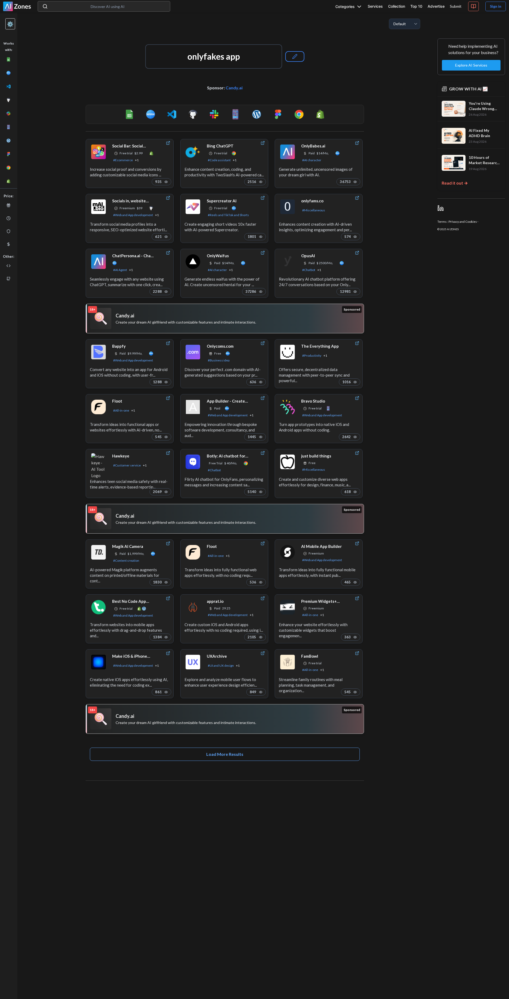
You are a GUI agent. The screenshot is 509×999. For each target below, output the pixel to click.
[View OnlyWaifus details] (192, 261)
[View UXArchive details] (192, 661)
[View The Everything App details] (287, 351)
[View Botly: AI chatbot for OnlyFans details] (192, 461)
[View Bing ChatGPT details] (192, 151)
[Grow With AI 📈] (473, 6)
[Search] (45, 6)
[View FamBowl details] (287, 661)
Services (375, 6)
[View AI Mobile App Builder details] (287, 552)
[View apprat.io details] (192, 607)
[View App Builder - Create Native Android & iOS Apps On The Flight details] (192, 406)
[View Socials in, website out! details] (98, 206)
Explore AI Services (471, 65)
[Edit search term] (294, 56)
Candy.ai (234, 87)
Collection (396, 6)
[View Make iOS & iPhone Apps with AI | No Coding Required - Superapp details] (98, 661)
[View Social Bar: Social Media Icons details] (98, 151)
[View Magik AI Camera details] (98, 552)
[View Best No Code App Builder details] (98, 607)
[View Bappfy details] (98, 351)
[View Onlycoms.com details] (192, 351)
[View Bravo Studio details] (287, 406)
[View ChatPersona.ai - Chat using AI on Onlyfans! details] (98, 261)
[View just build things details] (287, 461)
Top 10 (416, 6)
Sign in (495, 6)
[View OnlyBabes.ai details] (287, 151)
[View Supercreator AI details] (192, 206)
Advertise (436, 6)
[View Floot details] (98, 406)
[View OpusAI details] (287, 261)
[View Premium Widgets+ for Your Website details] (287, 607)
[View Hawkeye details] (98, 466)
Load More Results (224, 754)
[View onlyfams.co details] (287, 206)
